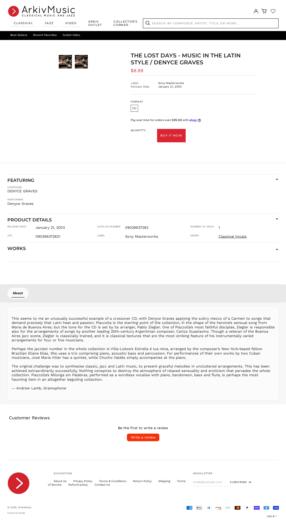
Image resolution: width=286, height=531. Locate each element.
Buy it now (171, 135)
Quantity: (138, 130)
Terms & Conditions (112, 481)
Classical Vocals (233, 236)
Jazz (49, 23)
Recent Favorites (45, 35)
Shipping (164, 481)
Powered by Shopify (16, 513)
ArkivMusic (25, 507)
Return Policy (142, 481)
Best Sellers (18, 35)
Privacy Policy (82, 481)
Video (71, 23)
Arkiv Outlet (95, 23)
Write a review (143, 437)
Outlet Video (71, 35)
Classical (23, 23)
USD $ (270, 516)
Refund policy (78, 484)
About (18, 293)
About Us (60, 481)
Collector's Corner (125, 23)
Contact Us (102, 484)
